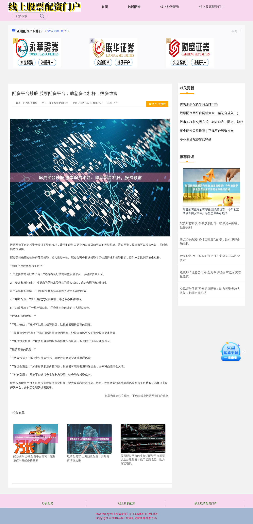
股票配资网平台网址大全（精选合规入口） (210, 113)
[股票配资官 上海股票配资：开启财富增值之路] (89, 438)
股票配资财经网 (135, 518)
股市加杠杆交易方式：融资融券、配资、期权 (211, 121)
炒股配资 (134, 6)
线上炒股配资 (169, 6)
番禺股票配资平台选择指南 (199, 104)
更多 (235, 31)
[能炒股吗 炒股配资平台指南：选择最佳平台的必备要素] (35, 438)
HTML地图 (151, 514)
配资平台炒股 (157, 104)
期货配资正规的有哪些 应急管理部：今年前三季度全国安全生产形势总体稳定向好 (211, 211)
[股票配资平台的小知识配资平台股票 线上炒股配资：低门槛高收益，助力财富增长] (143, 438)
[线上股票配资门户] (44, 6)
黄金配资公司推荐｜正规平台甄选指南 (207, 130)
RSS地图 (138, 514)
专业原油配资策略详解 (195, 139)
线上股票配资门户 (211, 6)
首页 (105, 6)
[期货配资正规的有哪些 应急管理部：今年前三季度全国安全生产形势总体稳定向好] (211, 187)
